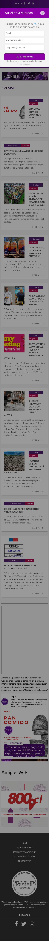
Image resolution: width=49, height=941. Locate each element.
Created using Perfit (24, 64)
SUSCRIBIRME (24, 56)
